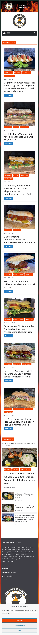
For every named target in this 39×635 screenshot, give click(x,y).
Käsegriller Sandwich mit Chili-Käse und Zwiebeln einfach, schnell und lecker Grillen (19, 373)
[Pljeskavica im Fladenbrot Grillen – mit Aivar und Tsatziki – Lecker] (19, 263)
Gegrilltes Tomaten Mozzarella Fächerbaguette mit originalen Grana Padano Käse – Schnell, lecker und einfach (19, 87)
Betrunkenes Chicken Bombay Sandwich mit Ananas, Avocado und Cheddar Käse (19, 329)
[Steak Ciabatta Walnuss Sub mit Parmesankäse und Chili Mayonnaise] (19, 114)
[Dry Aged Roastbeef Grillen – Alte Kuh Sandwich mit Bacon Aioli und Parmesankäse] (19, 398)
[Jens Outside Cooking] (19, 2)
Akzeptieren (19, 620)
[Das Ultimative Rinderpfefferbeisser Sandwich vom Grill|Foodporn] (19, 217)
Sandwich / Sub (26, 72)
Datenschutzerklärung (9, 572)
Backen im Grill (8, 72)
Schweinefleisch (27, 364)
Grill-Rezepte (17, 72)
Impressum (5, 568)
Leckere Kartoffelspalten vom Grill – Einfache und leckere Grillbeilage (24, 496)
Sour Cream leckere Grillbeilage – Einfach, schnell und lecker (25, 507)
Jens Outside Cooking (18, 554)
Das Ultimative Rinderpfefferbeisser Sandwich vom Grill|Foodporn (19, 239)
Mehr (19, 631)
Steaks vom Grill (9, 178)
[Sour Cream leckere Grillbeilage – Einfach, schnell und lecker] (8, 508)
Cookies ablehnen (19, 626)
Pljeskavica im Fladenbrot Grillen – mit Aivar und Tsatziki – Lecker (19, 284)
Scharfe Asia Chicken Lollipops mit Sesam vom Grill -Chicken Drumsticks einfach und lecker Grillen (19, 478)
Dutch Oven (21, 547)
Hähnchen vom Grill (18, 319)
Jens (14, 79)
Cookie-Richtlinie (7, 576)
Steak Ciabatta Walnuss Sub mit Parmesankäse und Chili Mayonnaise (18, 136)
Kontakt (4, 580)
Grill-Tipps (15, 127)
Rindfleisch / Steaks (18, 274)
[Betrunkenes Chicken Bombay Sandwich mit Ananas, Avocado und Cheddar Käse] (19, 308)
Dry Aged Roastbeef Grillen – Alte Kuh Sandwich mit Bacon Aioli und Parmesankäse (19, 421)
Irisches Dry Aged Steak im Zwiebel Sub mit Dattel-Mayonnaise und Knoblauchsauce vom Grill (17, 190)
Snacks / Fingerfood (9, 76)
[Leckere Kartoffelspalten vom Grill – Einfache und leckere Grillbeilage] (8, 497)
